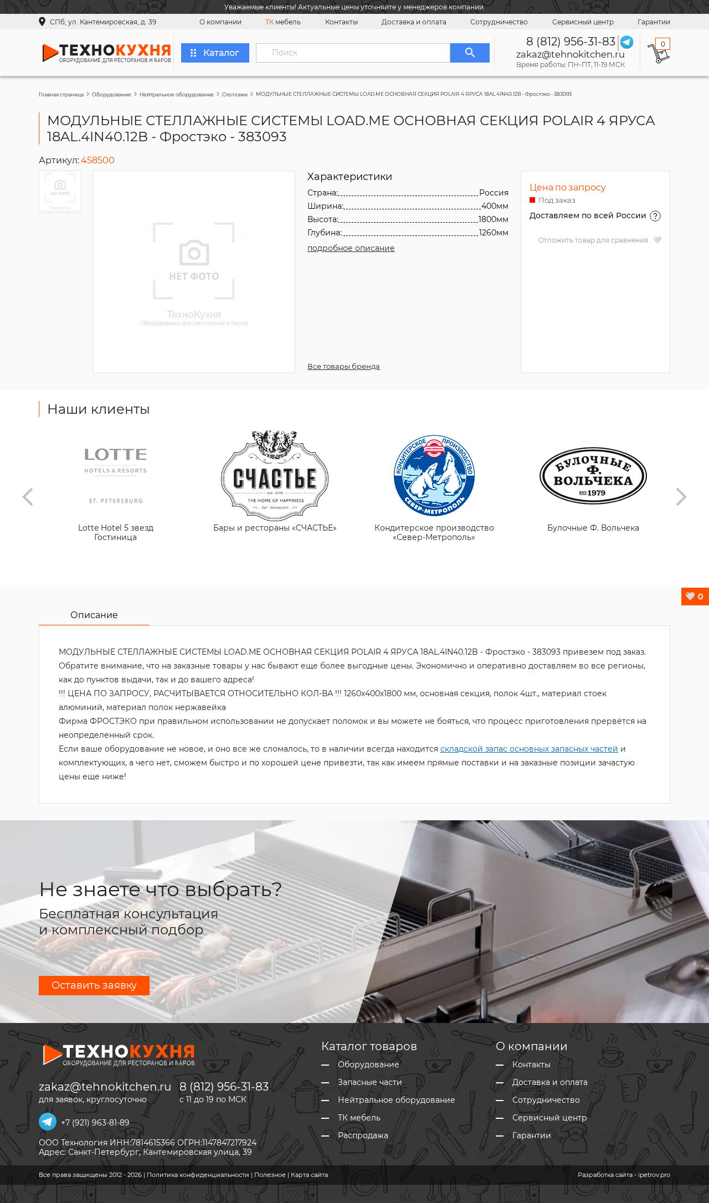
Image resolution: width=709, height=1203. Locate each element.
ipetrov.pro (654, 1175)
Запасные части (370, 1082)
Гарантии (654, 22)
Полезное (270, 1175)
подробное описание (351, 248)
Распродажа (363, 1135)
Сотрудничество (499, 22)
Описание (94, 615)
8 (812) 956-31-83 (570, 41)
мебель (283, 22)
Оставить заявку (94, 985)
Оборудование (111, 94)
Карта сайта (309, 1175)
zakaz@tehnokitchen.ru (570, 54)
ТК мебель (359, 1118)
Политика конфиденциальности (198, 1175)
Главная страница (61, 94)
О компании (220, 22)
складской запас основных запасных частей (529, 749)
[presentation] (28, 497)
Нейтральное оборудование (177, 94)
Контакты (341, 22)
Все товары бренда (343, 366)
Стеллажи (235, 94)
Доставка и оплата (414, 22)
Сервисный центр (583, 22)
